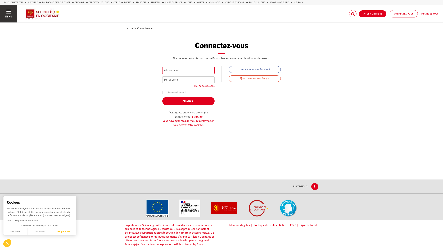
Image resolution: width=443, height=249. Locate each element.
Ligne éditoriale (309, 225)
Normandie (214, 2)
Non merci (15, 231)
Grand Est (141, 2)
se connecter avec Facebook (255, 69)
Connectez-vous (404, 13)
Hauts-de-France (173, 2)
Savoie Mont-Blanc (279, 2)
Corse (117, 2)
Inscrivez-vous (430, 13)
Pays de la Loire (257, 2)
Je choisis (40, 231)
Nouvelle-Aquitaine (234, 2)
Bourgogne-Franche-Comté (56, 2)
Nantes (200, 2)
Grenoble (156, 2)
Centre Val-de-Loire (99, 2)
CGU (293, 225)
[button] (7, 243)
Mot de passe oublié (204, 86)
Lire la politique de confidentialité (22, 220)
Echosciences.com (13, 2)
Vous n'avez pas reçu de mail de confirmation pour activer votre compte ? (188, 122)
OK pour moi (64, 231)
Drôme (127, 2)
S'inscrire (197, 116)
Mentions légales (239, 225)
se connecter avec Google (255, 78)
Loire (189, 2)
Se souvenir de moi (177, 92)
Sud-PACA (298, 2)
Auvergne (33, 2)
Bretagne (79, 2)
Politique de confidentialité (270, 225)
